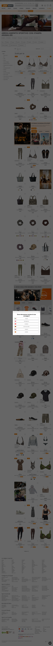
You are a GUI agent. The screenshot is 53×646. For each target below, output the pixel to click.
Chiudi (39, 312)
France (26, 329)
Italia (26, 318)
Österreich (26, 321)
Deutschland (26, 326)
